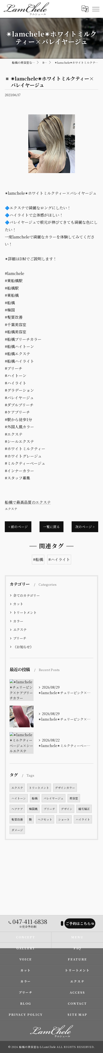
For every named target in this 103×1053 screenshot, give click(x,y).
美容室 (73, 798)
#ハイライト (59, 559)
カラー (18, 621)
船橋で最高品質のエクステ (28, 502)
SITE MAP (77, 1014)
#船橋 (38, 559)
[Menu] (95, 9)
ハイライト (83, 819)
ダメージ (17, 830)
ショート (64, 819)
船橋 (35, 798)
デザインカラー (65, 788)
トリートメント (25, 612)
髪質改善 (17, 819)
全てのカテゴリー (26, 595)
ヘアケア (17, 809)
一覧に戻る (51, 526)
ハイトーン (18, 798)
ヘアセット (45, 819)
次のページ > (85, 526)
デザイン (66, 809)
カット (18, 603)
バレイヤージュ (53, 798)
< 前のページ (18, 526)
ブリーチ (19, 638)
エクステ (11, 508)
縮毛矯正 (84, 809)
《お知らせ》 (23, 646)
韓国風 (33, 809)
